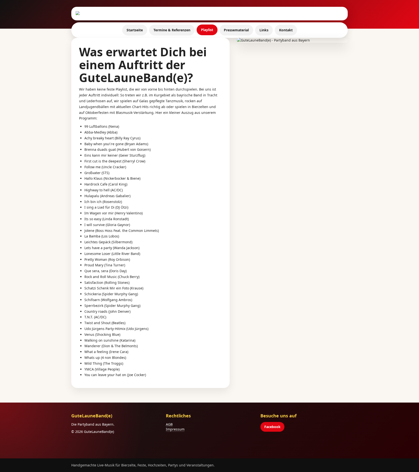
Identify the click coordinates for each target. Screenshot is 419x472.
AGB (169, 424)
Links (263, 30)
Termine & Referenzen (171, 30)
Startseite (135, 30)
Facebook (272, 426)
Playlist (207, 29)
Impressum (175, 429)
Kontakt (286, 30)
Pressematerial (236, 30)
